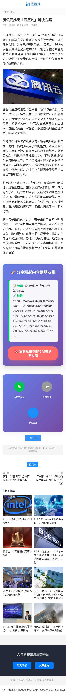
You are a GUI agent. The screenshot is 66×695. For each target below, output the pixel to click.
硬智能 (23, 690)
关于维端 (44, 665)
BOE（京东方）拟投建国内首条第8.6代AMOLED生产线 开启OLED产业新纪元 (48, 594)
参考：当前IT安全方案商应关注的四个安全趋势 (16, 478)
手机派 (56, 690)
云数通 (10, 690)
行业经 (6, 12)
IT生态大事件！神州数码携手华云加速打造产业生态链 (49, 480)
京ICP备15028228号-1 (45, 680)
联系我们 (22, 665)
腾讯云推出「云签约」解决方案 (27, 20)
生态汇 (30, 690)
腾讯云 (32, 464)
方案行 (43, 690)
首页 (3, 690)
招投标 (49, 690)
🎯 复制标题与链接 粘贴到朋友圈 (33, 354)
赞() (34, 25)
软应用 (16, 690)
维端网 (33, 4)
